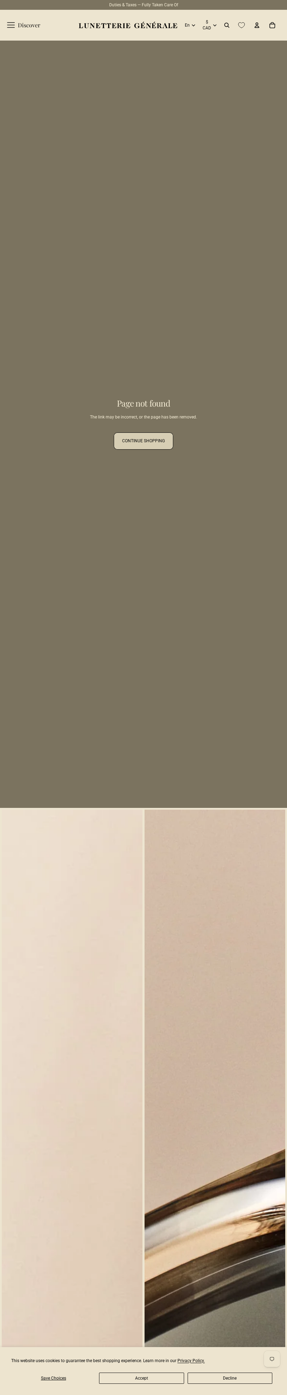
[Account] (257, 25)
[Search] (226, 25)
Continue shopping (143, 440)
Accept (141, 1378)
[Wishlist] (241, 25)
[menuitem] (24, 25)
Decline (230, 1378)
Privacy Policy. (191, 1360)
